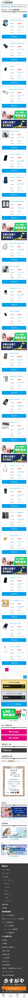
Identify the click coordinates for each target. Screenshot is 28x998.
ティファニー (8, 901)
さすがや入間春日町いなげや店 (21, 161)
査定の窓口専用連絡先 (8, 975)
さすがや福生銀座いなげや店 (21, 607)
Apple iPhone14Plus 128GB (17, 43)
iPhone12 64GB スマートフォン (18, 535)
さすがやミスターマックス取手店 (21, 208)
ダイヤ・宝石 (5, 869)
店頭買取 (15, 732)
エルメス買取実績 (9, 925)
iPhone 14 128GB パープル (17, 399)
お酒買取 (4, 908)
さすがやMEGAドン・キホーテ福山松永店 (21, 429)
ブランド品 (5, 876)
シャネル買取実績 (9, 932)
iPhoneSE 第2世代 (15, 131)
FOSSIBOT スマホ (15, 422)
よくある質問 (5, 957)
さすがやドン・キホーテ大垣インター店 (21, 495)
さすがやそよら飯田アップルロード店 (21, 184)
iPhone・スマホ (20, 32)
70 (17, 669)
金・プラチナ (5, 873)
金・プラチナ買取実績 (8, 915)
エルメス (6, 883)
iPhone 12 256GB (14, 311)
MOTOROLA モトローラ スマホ (18, 288)
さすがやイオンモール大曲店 (21, 360)
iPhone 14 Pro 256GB (15, 623)
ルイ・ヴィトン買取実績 (11, 929)
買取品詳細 (14, 36)
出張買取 (15, 738)
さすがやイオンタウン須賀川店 (21, 406)
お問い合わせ (5, 961)
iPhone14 (12, 66)
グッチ (6, 890)
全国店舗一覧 (5, 954)
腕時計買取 (5, 904)
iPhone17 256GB (14, 353)
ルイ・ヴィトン (8, 880)
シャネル (6, 887)
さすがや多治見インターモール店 (21, 27)
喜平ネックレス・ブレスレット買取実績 (13, 918)
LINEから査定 (6, 951)
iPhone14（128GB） (15, 646)
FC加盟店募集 (6, 964)
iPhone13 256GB (14, 266)
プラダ (6, 897)
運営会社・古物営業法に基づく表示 (11, 968)
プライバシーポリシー (8, 971)
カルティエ (7, 894)
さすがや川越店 (20, 272)
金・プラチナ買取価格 (14, 704)
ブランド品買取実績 (7, 922)
